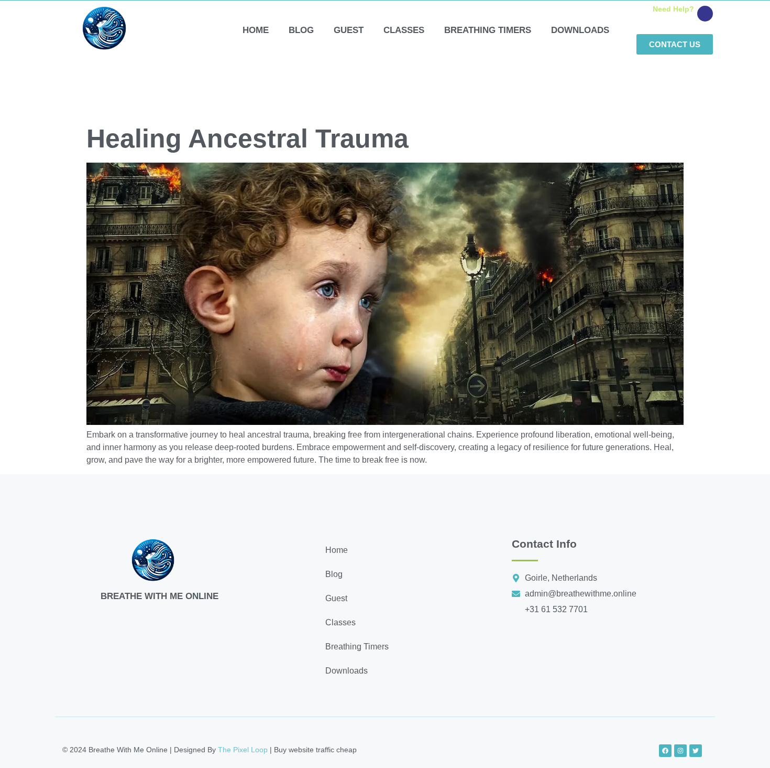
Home (256, 30)
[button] (398, 598)
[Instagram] (680, 750)
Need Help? (673, 9)
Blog (301, 30)
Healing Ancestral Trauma (247, 138)
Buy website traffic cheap (315, 749)
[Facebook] (665, 750)
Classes (403, 30)
